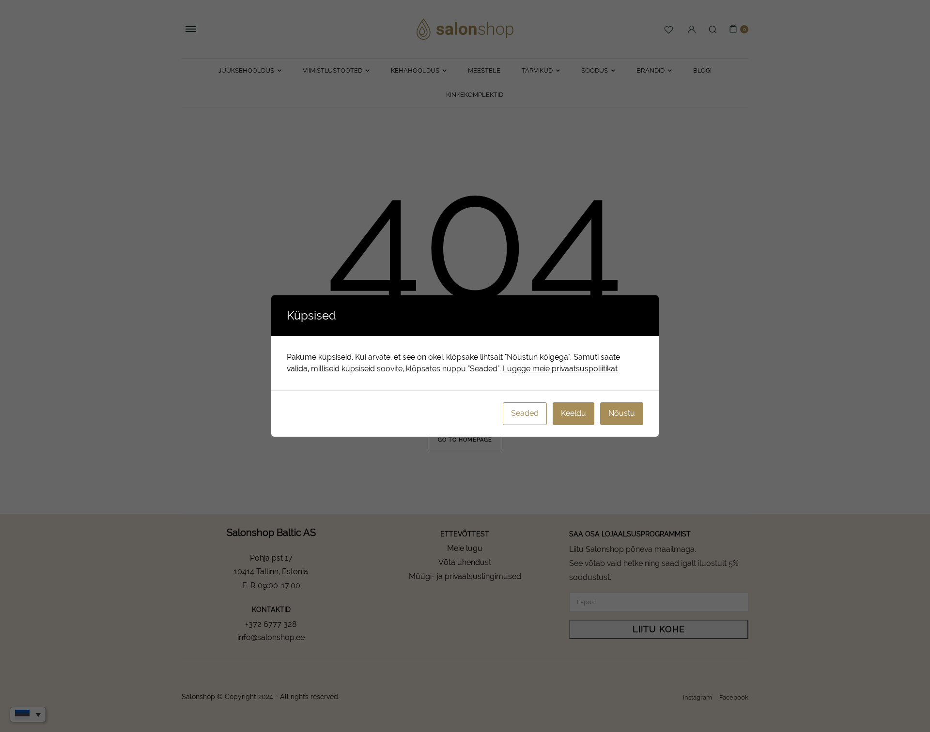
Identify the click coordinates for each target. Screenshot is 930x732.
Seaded (525, 413)
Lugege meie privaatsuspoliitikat (560, 368)
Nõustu (621, 413)
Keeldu (573, 413)
